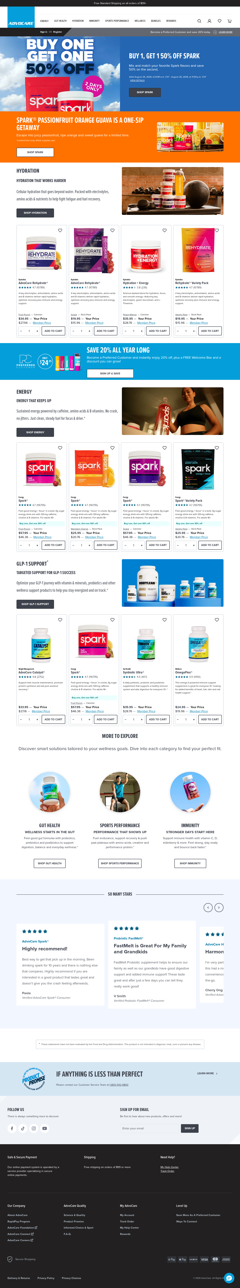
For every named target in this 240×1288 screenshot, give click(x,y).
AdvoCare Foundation (21, 1227)
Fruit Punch (24, 314)
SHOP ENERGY (35, 432)
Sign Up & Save (110, 373)
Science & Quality (74, 1215)
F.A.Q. (67, 1234)
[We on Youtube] (44, 1128)
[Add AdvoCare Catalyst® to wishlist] (60, 620)
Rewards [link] (171, 21)
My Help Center (169, 1167)
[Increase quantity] (37, 331)
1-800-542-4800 (119, 1084)
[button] (208, 907)
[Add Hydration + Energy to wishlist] (165, 231)
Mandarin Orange (79, 529)
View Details (137, 80)
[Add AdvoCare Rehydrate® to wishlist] (60, 231)
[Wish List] (219, 21)
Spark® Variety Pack (188, 501)
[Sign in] (209, 21)
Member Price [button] (42, 323)
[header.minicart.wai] (229, 21)
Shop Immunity (190, 863)
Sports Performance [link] (117, 21)
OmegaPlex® (183, 672)
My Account (127, 1215)
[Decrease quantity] (21, 331)
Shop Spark (145, 92)
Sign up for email (134, 1110)
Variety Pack (181, 314)
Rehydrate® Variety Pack (191, 283)
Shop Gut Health (50, 863)
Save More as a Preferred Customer (198, 1215)
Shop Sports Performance (120, 863)
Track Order (167, 1171)
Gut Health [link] (60, 21)
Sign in (43, 32)
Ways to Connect (186, 1221)
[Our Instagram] (33, 1128)
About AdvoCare (18, 1215)
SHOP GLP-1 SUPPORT (35, 604)
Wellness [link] (140, 21)
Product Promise (74, 1221)
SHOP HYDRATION (35, 212)
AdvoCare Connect (19, 1234)
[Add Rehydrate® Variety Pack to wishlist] (217, 231)
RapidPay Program (19, 1221)
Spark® (23, 501)
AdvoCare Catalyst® (32, 672)
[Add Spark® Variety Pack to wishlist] (217, 448)
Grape (74, 314)
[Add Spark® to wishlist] (60, 448)
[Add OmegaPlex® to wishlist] (217, 620)
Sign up (190, 1128)
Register (57, 32)
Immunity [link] (94, 21)
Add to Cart (53, 331)
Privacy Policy (46, 1278)
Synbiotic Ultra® (133, 672)
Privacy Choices (71, 1278)
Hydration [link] (78, 21)
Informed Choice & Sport (78, 1227)
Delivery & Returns (19, 1278)
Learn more (205, 1073)
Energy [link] (44, 21)
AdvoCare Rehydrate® (33, 283)
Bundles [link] (156, 21)
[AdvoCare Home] (21, 20)
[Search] (199, 21)
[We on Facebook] (12, 1128)
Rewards (125, 1234)
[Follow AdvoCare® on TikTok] (22, 1128)
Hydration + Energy (135, 283)
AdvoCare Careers (19, 1240)
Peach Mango (130, 314)
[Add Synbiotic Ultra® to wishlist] (165, 620)
